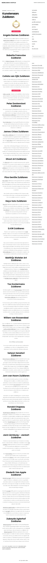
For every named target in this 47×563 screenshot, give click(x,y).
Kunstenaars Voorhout (37, 243)
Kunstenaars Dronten (37, 153)
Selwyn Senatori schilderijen (9, 358)
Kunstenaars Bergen (36, 155)
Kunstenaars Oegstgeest (37, 177)
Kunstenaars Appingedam (37, 141)
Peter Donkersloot (7, 122)
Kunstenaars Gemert (36, 118)
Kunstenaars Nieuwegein (37, 241)
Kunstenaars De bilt (36, 221)
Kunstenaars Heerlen (36, 81)
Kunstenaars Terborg (36, 183)
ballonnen (34, 12)
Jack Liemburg (9, 453)
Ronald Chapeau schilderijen (9, 412)
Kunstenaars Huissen (36, 136)
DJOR (27, 231)
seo (33, 36)
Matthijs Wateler (24, 269)
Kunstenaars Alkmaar (36, 134)
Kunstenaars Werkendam (37, 158)
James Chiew (9, 140)
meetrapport (35, 29)
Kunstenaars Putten (36, 212)
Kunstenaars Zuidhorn (37, 226)
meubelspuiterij (35, 31)
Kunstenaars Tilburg (36, 144)
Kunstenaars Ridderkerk (37, 127)
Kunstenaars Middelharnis (38, 72)
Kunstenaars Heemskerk (37, 98)
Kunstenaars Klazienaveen (38, 67)
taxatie (33, 43)
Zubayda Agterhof (7, 524)
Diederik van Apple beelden (9, 507)
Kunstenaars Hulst (36, 70)
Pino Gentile (5, 180)
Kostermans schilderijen (10, 297)
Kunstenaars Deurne (36, 231)
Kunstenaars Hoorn (36, 200)
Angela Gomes (6, 47)
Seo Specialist (22, 560)
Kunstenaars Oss (35, 86)
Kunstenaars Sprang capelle (38, 234)
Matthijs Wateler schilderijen (11, 278)
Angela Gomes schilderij (8, 40)
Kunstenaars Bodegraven (37, 163)
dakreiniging (34, 17)
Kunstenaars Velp (36, 103)
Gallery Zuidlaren (6, 547)
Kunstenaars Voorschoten (38, 113)
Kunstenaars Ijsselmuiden (37, 160)
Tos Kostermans (18, 290)
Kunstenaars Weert (36, 214)
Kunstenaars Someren (37, 209)
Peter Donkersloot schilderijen (9, 114)
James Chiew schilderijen (8, 135)
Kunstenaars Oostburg (37, 236)
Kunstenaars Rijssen (36, 167)
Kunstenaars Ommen (36, 195)
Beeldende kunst (22, 546)
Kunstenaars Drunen (36, 186)
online (26, 560)
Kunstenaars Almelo (36, 129)
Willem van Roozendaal (7, 325)
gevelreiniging (35, 24)
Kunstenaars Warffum (37, 106)
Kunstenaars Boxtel (36, 170)
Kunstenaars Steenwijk (37, 65)
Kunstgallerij (14, 547)
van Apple (8, 491)
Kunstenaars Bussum (36, 110)
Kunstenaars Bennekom (37, 192)
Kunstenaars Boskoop (37, 219)
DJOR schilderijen (7, 252)
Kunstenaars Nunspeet (37, 217)
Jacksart (11, 457)
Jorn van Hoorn (16, 384)
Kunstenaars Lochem (36, 204)
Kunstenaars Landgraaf (37, 202)
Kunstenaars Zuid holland (37, 84)
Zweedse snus (35, 48)
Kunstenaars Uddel (36, 93)
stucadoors (34, 41)
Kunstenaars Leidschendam (38, 229)
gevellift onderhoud (36, 22)
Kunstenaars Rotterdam (37, 101)
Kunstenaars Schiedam (37, 89)
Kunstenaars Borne (36, 96)
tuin (33, 46)
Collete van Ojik (6, 94)
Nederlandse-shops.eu (9, 2)
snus (33, 38)
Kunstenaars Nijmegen (37, 139)
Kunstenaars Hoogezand (37, 75)
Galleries (10, 546)
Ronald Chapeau (11, 421)
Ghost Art (7, 162)
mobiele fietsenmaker (36, 34)
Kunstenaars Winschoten (37, 165)
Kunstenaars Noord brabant (38, 238)
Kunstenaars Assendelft (37, 150)
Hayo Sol (5, 204)
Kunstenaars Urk (35, 108)
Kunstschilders (21, 547)
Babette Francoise (10, 61)
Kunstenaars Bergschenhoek (38, 132)
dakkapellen (34, 14)
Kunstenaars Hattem (36, 224)
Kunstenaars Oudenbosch (37, 115)
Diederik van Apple (7, 478)
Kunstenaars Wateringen (37, 207)
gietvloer (34, 26)
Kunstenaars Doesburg (37, 91)
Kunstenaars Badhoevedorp (38, 124)
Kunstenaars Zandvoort (37, 197)
